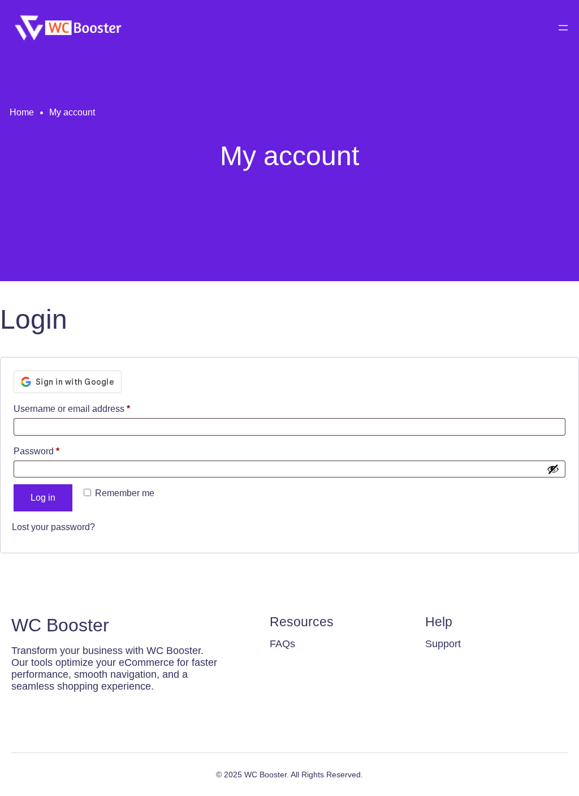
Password (55, 451)
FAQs (282, 643)
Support (443, 643)
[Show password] (553, 469)
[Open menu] (563, 28)
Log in (43, 497)
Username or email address (90, 408)
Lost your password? (53, 527)
